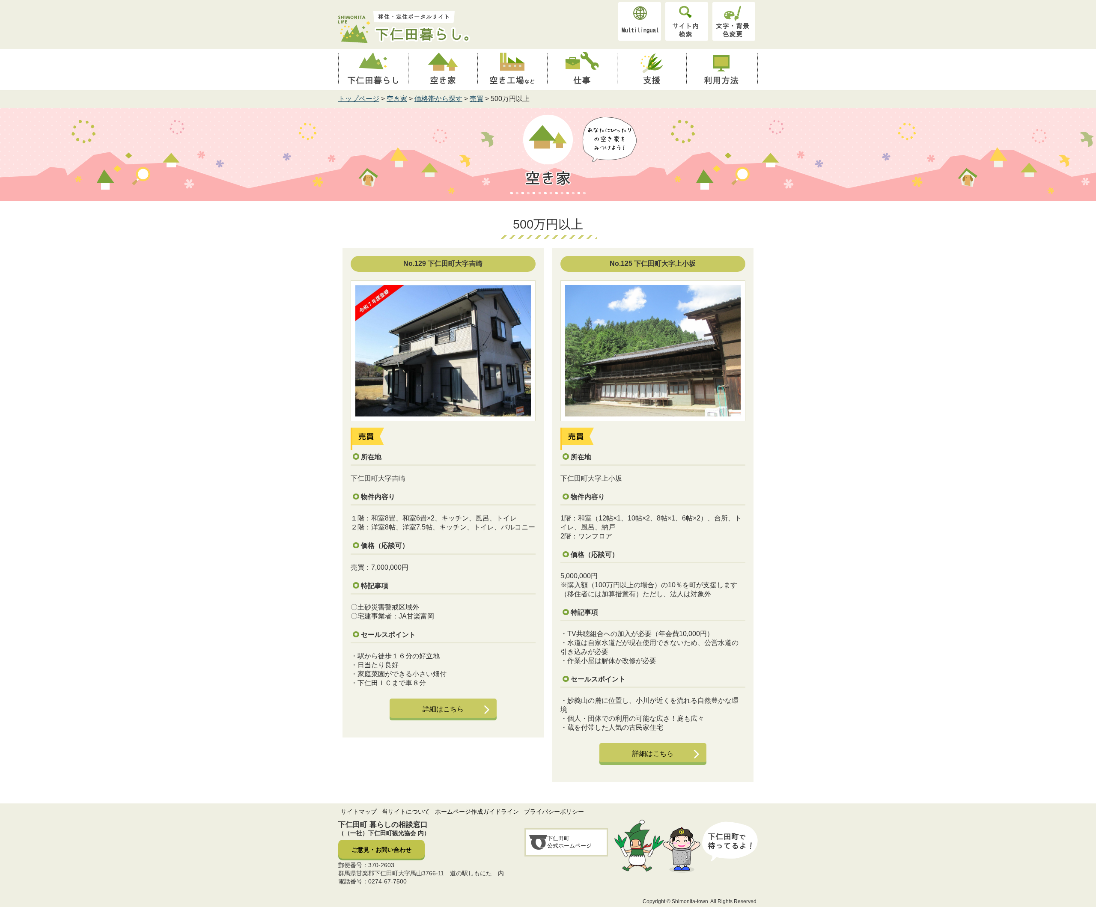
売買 (476, 98)
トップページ (358, 98)
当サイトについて (406, 811)
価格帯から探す (438, 98)
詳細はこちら (443, 709)
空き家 (397, 98)
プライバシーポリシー (554, 811)
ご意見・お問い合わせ (381, 849)
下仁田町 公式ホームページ (569, 842)
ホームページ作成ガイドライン (477, 811)
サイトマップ (359, 811)
